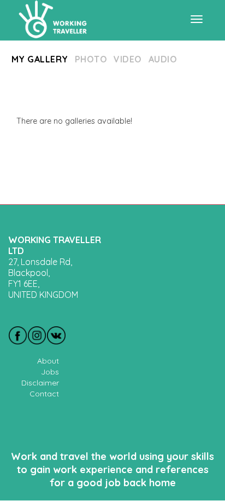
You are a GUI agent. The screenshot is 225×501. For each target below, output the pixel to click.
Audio (163, 59)
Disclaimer (40, 383)
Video (127, 59)
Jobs (50, 372)
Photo (91, 59)
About (48, 361)
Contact (44, 394)
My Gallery (39, 59)
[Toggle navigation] (197, 19)
